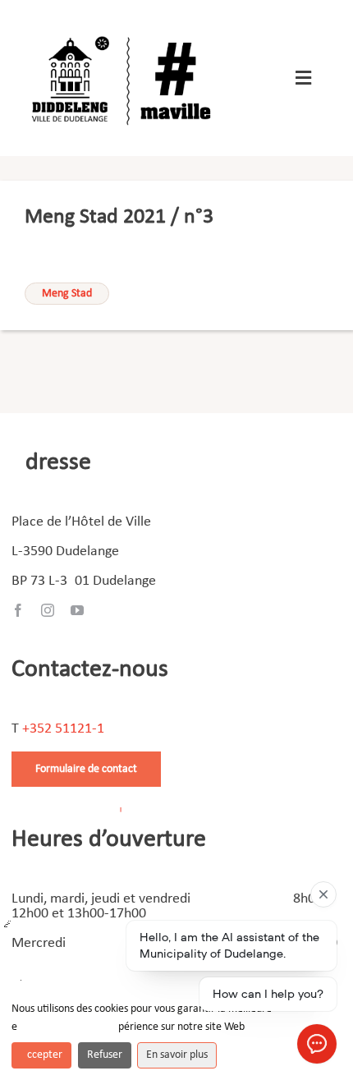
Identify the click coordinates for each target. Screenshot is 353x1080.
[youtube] (77, 610)
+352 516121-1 (63, 729)
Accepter (41, 1055)
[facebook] (18, 610)
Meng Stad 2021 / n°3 (119, 217)
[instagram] (47, 610)
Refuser (104, 1055)
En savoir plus (177, 1055)
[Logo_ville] (124, 31)
